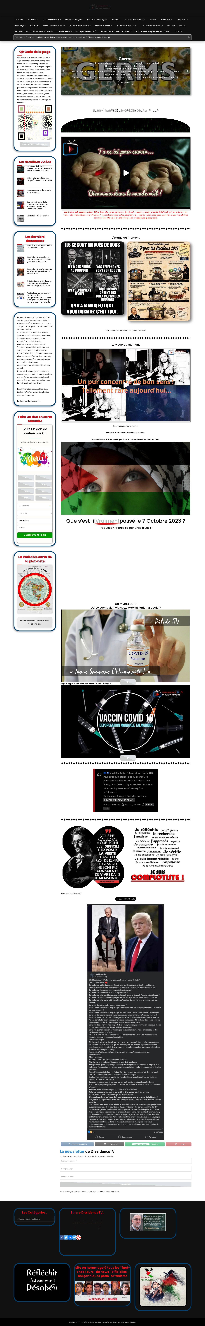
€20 (26, 491)
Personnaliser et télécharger (35, 144)
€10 (43, 484)
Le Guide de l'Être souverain (28, 401)
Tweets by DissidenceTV (71, 893)
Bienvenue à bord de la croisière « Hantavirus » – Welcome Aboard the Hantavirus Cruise (37, 205)
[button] (63, 71)
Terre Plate (181, 19)
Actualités (32, 19)
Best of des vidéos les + (53, 25)
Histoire (115, 19)
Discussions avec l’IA (176, 25)
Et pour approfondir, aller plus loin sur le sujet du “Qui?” (86, 683)
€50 (44, 491)
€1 (26, 477)
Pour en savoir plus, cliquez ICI (125, 426)
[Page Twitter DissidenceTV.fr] (66, 1237)
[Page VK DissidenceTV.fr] (70, 1237)
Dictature (34, 25)
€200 (43, 498)
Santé (152, 19)
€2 (43, 477)
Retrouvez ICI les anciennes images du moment (125, 330)
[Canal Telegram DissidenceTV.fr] (74, 1237)
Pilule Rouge (19, 25)
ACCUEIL (19, 19)
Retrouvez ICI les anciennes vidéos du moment (125, 432)
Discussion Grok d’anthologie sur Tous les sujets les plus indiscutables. (39, 271)
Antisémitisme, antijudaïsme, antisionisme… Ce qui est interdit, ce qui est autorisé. (39, 283)
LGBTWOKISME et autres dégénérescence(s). (77, 31)
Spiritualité (165, 19)
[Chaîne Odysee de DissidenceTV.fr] (78, 1237)
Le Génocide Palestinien (127, 25)
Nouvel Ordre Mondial (134, 19)
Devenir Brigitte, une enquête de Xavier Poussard (39, 246)
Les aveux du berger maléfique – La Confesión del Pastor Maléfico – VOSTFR (39, 168)
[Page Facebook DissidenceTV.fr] (62, 1237)
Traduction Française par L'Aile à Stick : (125, 528)
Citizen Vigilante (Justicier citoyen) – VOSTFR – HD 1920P (39, 179)
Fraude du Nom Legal (96, 19)
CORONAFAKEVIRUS (51, 19)
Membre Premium (102, 25)
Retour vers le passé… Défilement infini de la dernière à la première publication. (135, 31)
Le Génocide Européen (151, 25)
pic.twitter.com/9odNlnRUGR (119, 799)
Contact (178, 31)
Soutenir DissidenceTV (79, 25)
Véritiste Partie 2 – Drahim (38, 216)
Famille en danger (73, 19)
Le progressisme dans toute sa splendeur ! (39, 191)
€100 (26, 498)
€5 (26, 484)
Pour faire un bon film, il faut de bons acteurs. (33, 31)
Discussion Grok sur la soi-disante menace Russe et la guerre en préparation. (39, 259)
